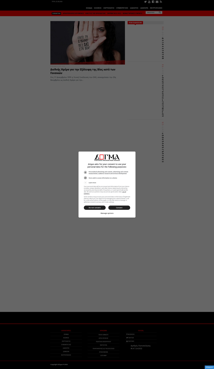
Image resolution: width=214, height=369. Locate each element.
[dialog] (107, 185)
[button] (107, 182)
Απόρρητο (209, 367)
